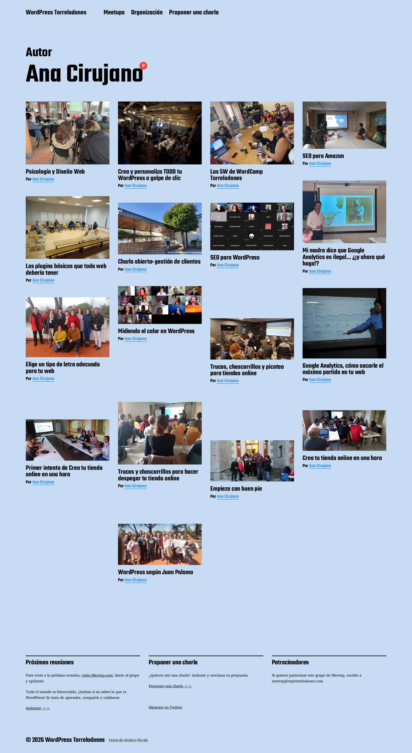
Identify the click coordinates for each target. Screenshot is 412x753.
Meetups (114, 13)
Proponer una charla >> (170, 686)
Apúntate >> (38, 708)
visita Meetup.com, (98, 675)
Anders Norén (136, 740)
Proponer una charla (194, 13)
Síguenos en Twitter (165, 707)
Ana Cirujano (43, 179)
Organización (147, 13)
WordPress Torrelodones (56, 13)
